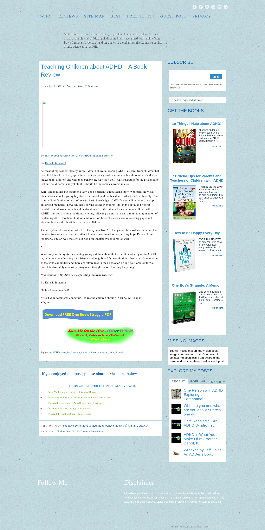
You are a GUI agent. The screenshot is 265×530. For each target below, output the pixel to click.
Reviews (68, 16)
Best (115, 16)
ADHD (56, 352)
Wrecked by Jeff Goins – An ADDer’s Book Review (74, 403)
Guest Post (173, 16)
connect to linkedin (207, 7)
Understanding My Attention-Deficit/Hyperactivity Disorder (77, 155)
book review (73, 352)
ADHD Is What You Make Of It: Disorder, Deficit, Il (201, 439)
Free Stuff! (140, 16)
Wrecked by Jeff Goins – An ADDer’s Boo (204, 452)
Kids (111, 352)
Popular (198, 381)
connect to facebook (194, 7)
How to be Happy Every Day (197, 233)
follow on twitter (201, 7)
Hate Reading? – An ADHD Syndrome (200, 423)
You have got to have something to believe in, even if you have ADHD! (106, 425)
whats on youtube (213, 7)
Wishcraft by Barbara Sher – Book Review (70, 413)
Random (218, 382)
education (103, 352)
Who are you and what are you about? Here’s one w (202, 410)
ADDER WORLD (66, 7)
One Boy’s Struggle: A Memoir (197, 285)
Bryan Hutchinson (218, 527)
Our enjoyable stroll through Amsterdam (69, 408)
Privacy (201, 16)
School (119, 352)
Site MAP (94, 16)
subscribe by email (219, 7)
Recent (178, 381)
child (84, 352)
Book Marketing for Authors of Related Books (72, 392)
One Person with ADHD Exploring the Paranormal (203, 394)
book (63, 352)
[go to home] (199, 41)
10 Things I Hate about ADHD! (196, 124)
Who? (46, 16)
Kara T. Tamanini (55, 163)
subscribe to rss (225, 7)
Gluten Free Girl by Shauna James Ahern (81, 431)
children (92, 352)
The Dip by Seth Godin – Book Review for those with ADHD (79, 397)
